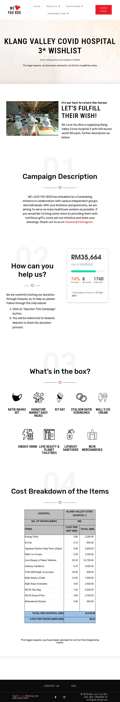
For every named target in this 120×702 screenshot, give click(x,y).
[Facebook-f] (55, 697)
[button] (103, 10)
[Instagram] (64, 697)
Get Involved (73, 6)
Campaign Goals (57, 13)
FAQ (73, 686)
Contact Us (51, 686)
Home (36, 6)
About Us (52, 6)
